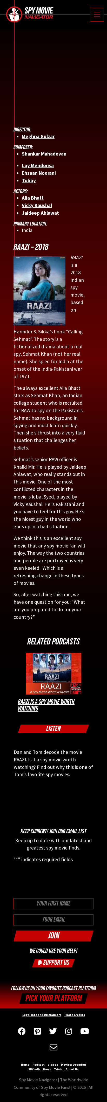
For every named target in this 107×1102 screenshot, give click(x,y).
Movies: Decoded (73, 1064)
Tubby (29, 180)
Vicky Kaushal (37, 205)
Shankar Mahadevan (44, 154)
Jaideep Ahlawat (40, 213)
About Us (72, 1069)
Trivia (58, 1069)
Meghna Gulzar (38, 136)
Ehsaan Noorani (39, 173)
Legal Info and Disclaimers (41, 1015)
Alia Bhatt (33, 198)
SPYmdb (34, 1069)
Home (25, 1064)
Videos (53, 1064)
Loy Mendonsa (38, 165)
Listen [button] (53, 728)
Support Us (55, 962)
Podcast (38, 1064)
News (47, 1069)
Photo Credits (74, 1015)
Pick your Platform (53, 998)
